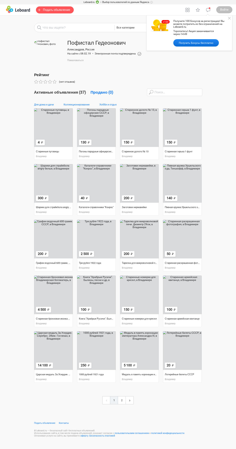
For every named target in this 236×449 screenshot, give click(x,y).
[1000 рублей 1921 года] (96, 350)
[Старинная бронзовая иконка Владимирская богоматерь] (53, 295)
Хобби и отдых (108, 104)
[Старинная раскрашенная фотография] (182, 239)
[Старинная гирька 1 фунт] (182, 127)
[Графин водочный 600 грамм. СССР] (53, 239)
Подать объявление (44, 423)
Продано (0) (102, 92)
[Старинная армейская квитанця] (182, 295)
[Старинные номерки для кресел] (139, 295)
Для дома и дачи (44, 104)
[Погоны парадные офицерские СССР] (96, 127)
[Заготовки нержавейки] (139, 183)
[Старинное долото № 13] (139, 127)
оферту (84, 435)
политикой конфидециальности (167, 433)
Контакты (64, 423)
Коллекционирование (77, 104)
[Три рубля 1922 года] (96, 239)
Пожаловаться (75, 60)
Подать (56, 10)
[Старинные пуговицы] (53, 127)
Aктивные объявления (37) (60, 92)
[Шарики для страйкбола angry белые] (53, 183)
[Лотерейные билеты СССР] (182, 350)
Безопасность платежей (102, 435)
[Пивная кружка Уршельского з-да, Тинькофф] (182, 183)
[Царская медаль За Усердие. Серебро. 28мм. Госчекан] (53, 350)
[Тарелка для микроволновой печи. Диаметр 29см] (139, 239)
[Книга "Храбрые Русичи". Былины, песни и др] (96, 295)
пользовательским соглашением (132, 433)
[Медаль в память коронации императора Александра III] (139, 350)
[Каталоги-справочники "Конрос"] (96, 183)
